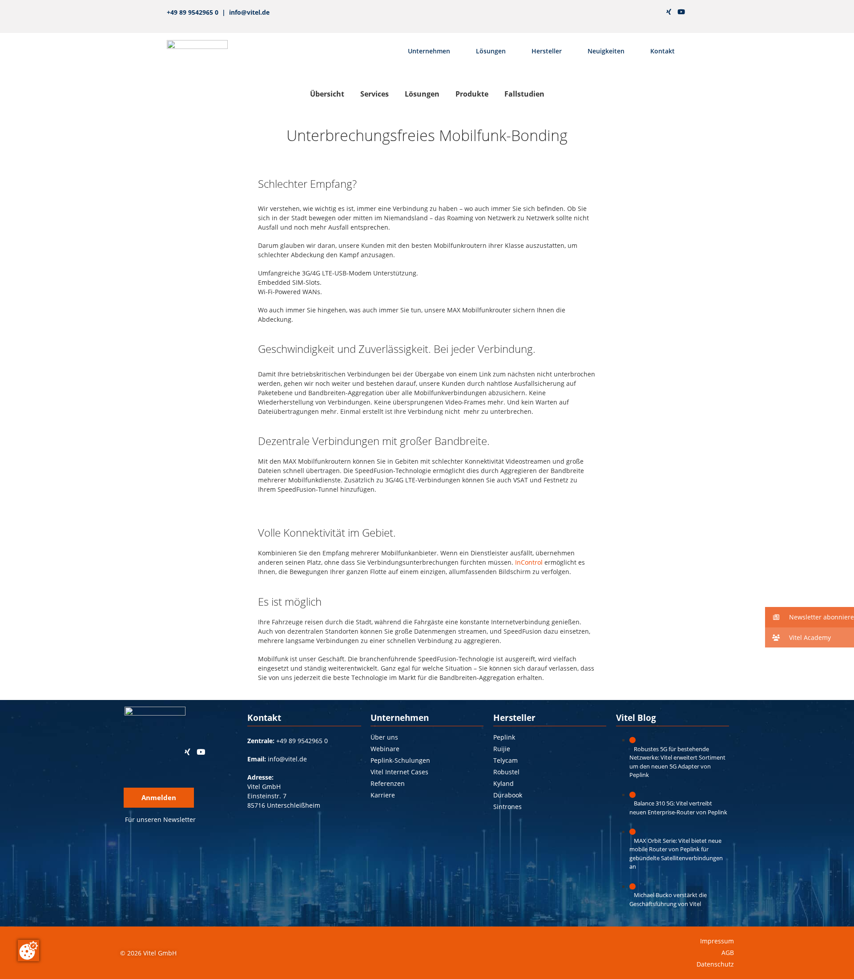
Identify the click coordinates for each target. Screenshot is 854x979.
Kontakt (662, 51)
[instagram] (624, 12)
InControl (529, 562)
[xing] (668, 12)
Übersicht (327, 94)
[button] (809, 617)
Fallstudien (524, 94)
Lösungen (491, 51)
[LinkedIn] (655, 12)
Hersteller (547, 51)
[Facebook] (640, 12)
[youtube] (681, 12)
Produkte (471, 94)
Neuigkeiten (606, 51)
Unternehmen (429, 51)
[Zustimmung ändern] (28, 950)
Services (374, 94)
